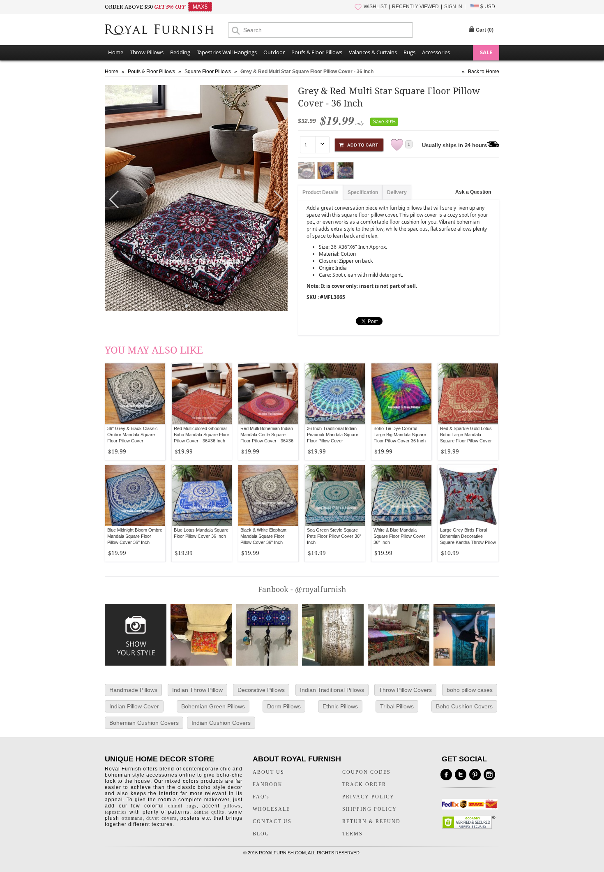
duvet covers (161, 818)
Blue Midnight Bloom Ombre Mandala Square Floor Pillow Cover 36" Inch (134, 536)
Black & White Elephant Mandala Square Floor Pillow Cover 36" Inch (263, 536)
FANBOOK (268, 784)
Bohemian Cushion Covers (144, 722)
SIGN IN (453, 6)
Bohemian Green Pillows (213, 706)
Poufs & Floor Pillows (316, 52)
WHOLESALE (271, 809)
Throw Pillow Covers (405, 690)
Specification (363, 192)
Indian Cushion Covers (221, 722)
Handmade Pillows (133, 690)
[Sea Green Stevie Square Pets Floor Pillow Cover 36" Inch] (335, 495)
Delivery (397, 192)
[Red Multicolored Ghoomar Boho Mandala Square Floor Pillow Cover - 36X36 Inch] (202, 393)
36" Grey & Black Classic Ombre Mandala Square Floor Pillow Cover (132, 434)
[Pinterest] (475, 774)
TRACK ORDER (364, 784)
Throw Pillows (147, 52)
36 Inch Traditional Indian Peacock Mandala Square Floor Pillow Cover (332, 434)
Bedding (180, 52)
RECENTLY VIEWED (415, 6)
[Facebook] (446, 774)
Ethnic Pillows (340, 706)
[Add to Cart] (359, 143)
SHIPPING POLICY (369, 809)
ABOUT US (268, 772)
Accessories (436, 52)
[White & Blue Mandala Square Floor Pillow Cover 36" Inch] (401, 495)
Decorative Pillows (261, 690)
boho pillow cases (470, 690)
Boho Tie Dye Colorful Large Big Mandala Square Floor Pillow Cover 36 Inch (399, 434)
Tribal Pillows (397, 706)
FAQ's (261, 797)
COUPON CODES (366, 772)
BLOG (261, 834)
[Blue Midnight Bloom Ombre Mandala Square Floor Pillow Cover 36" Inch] (135, 495)
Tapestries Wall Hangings (227, 52)
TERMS (352, 834)
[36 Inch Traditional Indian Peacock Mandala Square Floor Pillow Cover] (335, 393)
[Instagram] (489, 774)
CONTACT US (272, 821)
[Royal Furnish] (166, 30)
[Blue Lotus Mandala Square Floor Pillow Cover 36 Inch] (202, 495)
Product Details (320, 192)
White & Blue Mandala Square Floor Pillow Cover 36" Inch (399, 536)
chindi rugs (182, 806)
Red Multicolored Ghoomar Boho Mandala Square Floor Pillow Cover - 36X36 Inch (201, 434)
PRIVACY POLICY (368, 797)
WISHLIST (375, 6)
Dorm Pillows (284, 706)
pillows (232, 806)
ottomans (132, 818)
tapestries (116, 812)
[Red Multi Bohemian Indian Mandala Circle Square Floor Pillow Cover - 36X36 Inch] (268, 393)
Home (115, 52)
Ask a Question (473, 192)
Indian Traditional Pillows (332, 690)
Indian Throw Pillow (197, 690)
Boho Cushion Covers (464, 706)
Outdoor (274, 52)
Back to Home (483, 71)
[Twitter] (460, 774)
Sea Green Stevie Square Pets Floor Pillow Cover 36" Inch (334, 536)
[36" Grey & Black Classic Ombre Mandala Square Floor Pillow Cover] (135, 393)
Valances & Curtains (373, 52)
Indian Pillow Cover (134, 706)
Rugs (409, 52)
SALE (486, 52)
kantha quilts (209, 812)
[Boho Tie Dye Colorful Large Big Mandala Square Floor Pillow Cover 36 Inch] (401, 393)
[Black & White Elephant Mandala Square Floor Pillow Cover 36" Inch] (268, 495)
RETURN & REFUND (371, 821)
